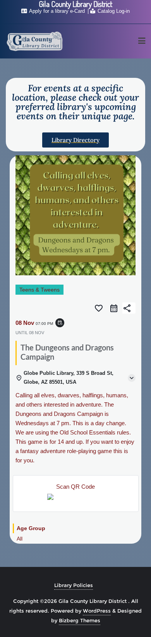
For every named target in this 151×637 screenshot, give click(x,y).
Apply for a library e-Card (57, 11)
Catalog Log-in (113, 11)
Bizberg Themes (79, 620)
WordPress (97, 611)
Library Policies (73, 585)
